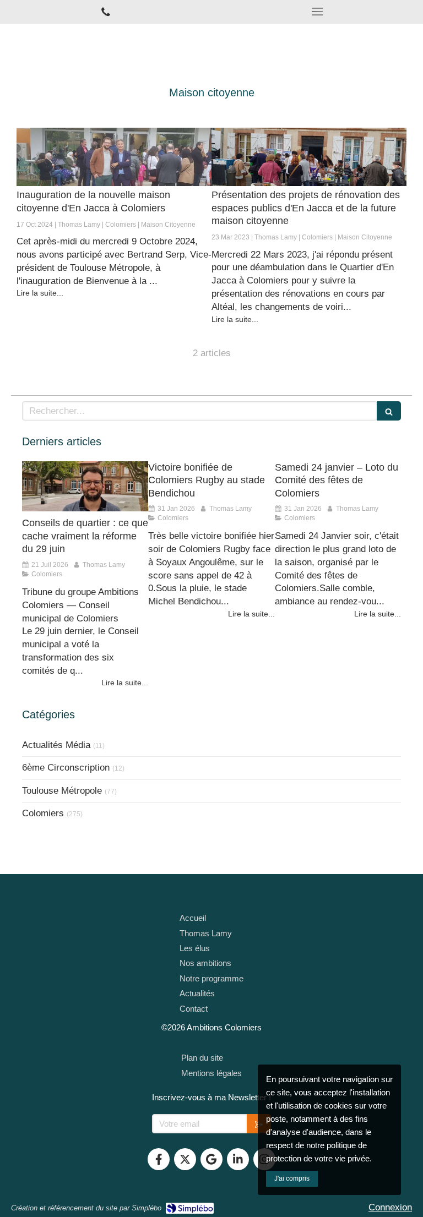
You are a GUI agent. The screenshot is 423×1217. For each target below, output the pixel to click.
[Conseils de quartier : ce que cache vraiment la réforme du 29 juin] (85, 486)
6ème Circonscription (66, 767)
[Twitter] (185, 1159)
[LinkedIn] (238, 1159)
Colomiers (43, 813)
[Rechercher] (389, 411)
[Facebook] (159, 1159)
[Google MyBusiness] (211, 1159)
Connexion (390, 1207)
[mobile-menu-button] (317, 12)
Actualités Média (56, 745)
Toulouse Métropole (62, 790)
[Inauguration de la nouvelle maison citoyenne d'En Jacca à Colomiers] (114, 157)
